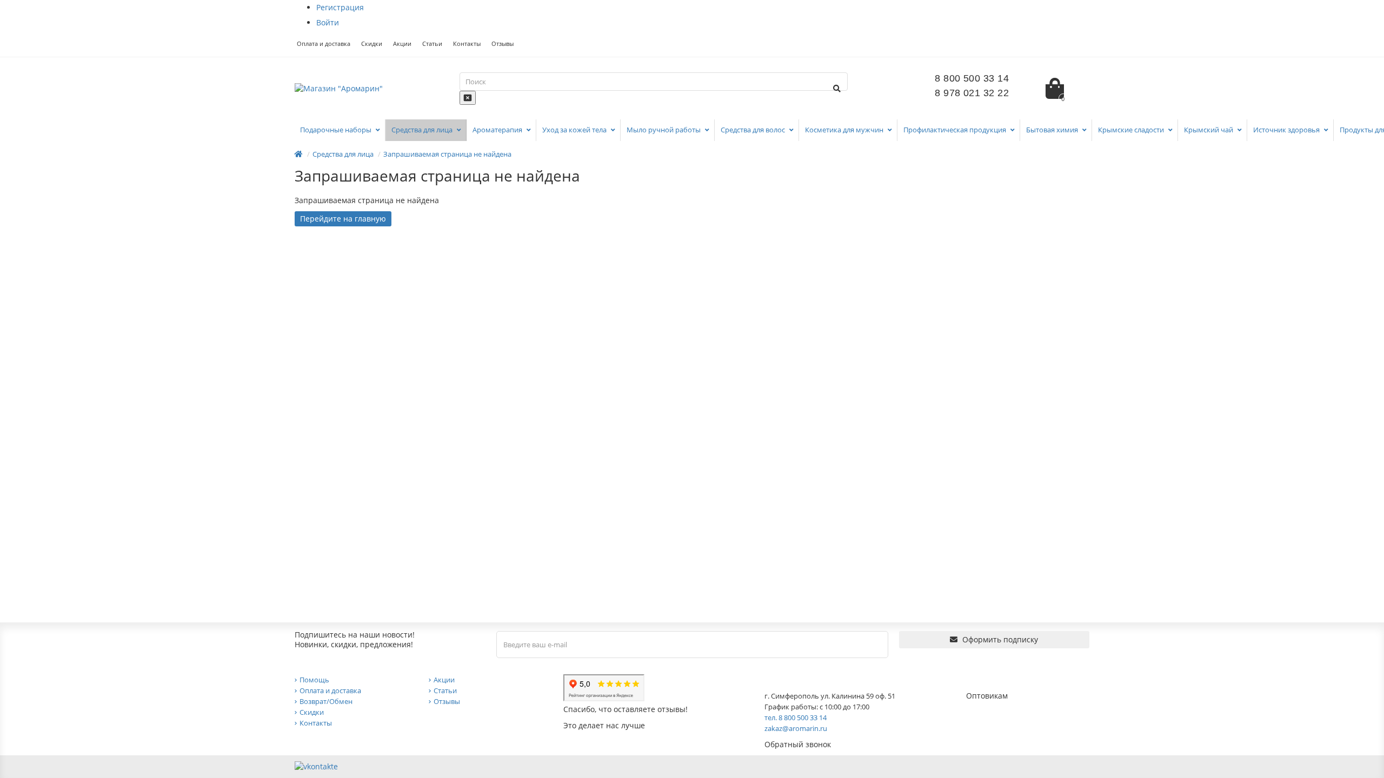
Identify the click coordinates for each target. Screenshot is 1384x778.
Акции (402, 43)
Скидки (371, 43)
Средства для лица (422, 130)
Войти (327, 22)
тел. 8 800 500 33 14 (795, 717)
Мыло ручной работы (664, 130)
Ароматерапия (498, 130)
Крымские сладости (1132, 130)
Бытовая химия (1053, 130)
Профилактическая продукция (955, 130)
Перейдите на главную (343, 218)
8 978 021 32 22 (972, 93)
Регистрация (340, 7)
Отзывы (502, 43)
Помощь (314, 680)
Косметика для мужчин (845, 130)
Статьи (432, 43)
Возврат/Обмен (326, 701)
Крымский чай (1209, 130)
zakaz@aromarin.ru (795, 728)
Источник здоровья (1287, 130)
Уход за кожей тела (575, 130)
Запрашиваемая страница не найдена (447, 154)
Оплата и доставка (323, 43)
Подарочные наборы (336, 130)
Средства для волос (754, 130)
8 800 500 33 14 (972, 78)
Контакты (467, 43)
